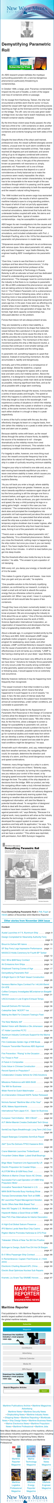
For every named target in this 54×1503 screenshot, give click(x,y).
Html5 (4, 914)
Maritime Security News (35, 1411)
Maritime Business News (40, 1420)
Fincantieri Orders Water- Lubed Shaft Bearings (23, 1155)
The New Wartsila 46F (12, 1021)
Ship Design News (18, 1420)
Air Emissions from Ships (13, 964)
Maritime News (15, 1411)
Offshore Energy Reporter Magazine (31, 1487)
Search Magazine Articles (15, 1387)
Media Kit (27, 1363)
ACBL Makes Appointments (14, 1106)
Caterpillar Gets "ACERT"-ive (15, 1010)
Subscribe (27, 1324)
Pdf (40, 911)
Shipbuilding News (16, 1414)
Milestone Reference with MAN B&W (19, 1082)
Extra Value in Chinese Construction (18, 1066)
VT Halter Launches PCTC (14, 1030)
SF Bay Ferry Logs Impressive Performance (22, 948)
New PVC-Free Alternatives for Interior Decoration (25, 1217)
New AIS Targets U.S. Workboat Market (20, 1208)
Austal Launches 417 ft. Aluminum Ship (20, 932)
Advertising (27, 1353)
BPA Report (27, 1369)
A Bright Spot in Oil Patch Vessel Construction (23, 977)
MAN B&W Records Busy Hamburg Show (21, 1191)
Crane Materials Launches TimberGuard (20, 1151)
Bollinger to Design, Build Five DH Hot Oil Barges (25, 1247)
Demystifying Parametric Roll (15, 972)
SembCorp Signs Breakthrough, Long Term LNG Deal (26, 1129)
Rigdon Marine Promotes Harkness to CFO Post (24, 1232)
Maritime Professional (23, 1426)
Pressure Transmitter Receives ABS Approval (23, 1046)
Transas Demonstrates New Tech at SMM (21, 1195)
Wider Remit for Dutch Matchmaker (18, 1090)
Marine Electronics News (17, 1423)
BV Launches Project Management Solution (22, 1199)
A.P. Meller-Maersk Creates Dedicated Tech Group (25, 1122)
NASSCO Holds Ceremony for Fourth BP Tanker (24, 952)
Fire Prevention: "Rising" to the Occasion (20, 1053)
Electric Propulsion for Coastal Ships (19, 1167)
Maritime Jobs (41, 1426)
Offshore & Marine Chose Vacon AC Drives (22, 1175)
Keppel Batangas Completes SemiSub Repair (23, 1136)
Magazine (27, 1329)
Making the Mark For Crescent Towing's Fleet (23, 1014)
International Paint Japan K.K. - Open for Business (25, 1110)
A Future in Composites (12, 1061)
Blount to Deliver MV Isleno (14, 944)
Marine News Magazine (46, 1461)
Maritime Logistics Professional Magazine (16, 1487)
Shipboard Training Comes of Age (17, 968)
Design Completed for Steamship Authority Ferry (24, 936)
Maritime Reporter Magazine (16, 1461)
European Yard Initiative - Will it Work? (19, 1117)
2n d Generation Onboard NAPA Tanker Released (25, 1094)
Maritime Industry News (37, 1414)
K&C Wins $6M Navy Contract (16, 959)
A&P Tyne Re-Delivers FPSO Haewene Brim (22, 1143)
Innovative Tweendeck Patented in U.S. (20, 1187)
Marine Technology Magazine (31, 1461)
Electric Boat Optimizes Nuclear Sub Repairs (22, 1270)
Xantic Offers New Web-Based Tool (18, 1204)
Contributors (27, 1347)
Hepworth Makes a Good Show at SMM (20, 1212)
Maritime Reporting (30, 1417)
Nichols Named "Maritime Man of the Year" (21, 1102)
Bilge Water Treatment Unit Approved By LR (22, 1162)
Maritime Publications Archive (17, 1405)
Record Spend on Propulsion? (16, 1070)
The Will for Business (11, 1086)
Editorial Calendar (27, 1358)
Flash (45, 911)
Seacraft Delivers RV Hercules (16, 1006)
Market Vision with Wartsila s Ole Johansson (22, 1026)
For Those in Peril (10, 1057)
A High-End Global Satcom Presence (19, 1224)
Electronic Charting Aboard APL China (19, 1266)
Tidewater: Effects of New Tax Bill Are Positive (23, 1240)
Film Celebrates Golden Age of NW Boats (21, 1041)
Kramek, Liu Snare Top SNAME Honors (20, 1277)
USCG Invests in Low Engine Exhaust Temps (23, 998)
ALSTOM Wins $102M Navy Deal (17, 1171)
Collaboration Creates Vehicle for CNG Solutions (24, 1074)
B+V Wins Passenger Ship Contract (18, 1254)
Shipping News (12, 1417)
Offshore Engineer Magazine (46, 1485)
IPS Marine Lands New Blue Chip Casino (21, 1228)
